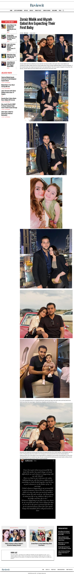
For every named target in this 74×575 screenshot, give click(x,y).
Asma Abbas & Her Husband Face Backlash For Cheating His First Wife (11, 27)
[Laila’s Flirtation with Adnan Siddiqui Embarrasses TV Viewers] (3, 46)
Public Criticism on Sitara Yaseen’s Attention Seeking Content (14, 544)
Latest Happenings (5, 82)
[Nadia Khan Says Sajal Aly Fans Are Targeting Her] (3, 56)
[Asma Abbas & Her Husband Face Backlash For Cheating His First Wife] (3, 26)
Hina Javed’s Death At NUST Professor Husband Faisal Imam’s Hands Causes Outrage (9, 105)
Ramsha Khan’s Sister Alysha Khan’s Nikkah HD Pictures (8, 99)
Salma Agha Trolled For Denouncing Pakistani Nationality (7, 113)
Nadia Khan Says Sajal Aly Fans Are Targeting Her (11, 56)
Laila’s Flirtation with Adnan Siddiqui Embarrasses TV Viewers (8, 92)
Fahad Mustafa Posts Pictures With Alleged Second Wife (11, 64)
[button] (63, 10)
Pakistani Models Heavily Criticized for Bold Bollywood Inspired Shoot (8, 78)
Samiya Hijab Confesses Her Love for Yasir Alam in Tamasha (12, 37)
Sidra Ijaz (26, 33)
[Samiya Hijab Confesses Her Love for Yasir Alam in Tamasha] (3, 37)
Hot (8, 32)
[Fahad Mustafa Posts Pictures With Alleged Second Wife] (3, 63)
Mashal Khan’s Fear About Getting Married (8, 85)
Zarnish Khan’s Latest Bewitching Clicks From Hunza (41, 544)
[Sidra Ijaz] (6, 555)
